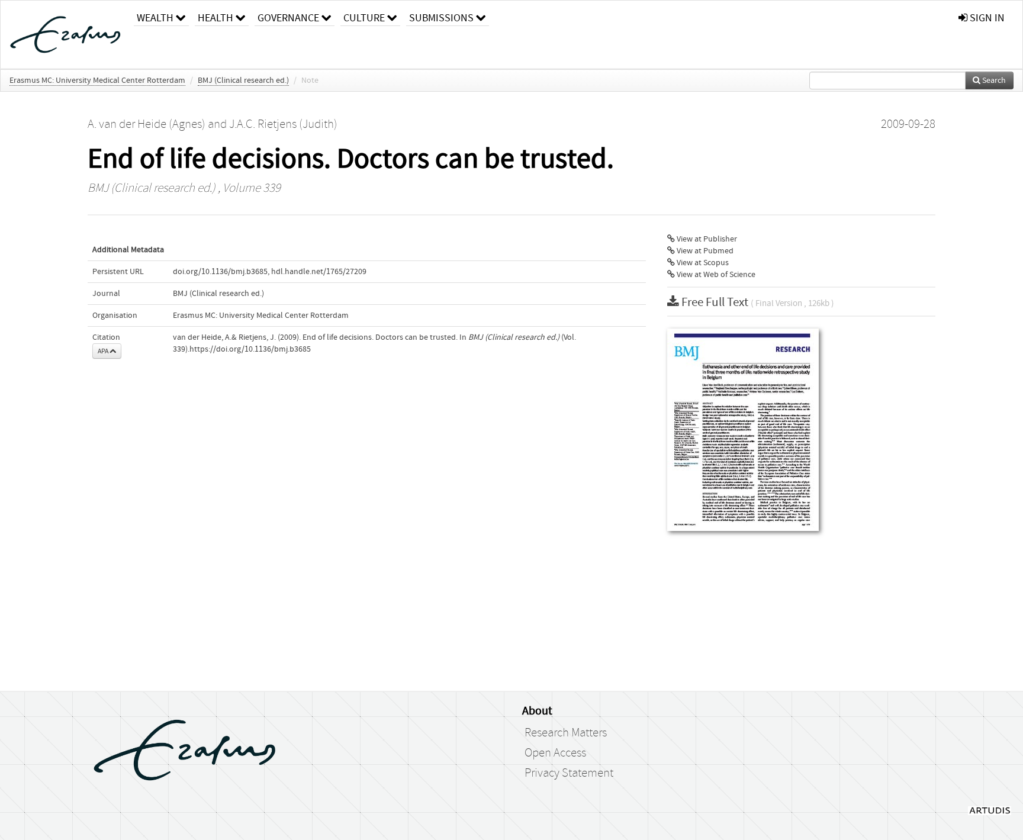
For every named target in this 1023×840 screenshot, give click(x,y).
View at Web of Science (715, 274)
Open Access (555, 753)
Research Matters (566, 733)
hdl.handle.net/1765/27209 (318, 271)
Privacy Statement (569, 773)
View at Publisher (706, 239)
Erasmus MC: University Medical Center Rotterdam (97, 80)
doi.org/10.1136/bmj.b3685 (220, 271)
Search (993, 80)
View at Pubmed (704, 251)
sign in (986, 18)
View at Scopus (702, 263)
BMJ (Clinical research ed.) (243, 80)
